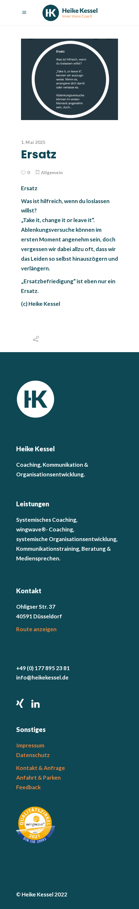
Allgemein (52, 172)
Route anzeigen (36, 629)
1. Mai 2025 (33, 142)
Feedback (28, 787)
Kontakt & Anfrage (40, 767)
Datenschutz (33, 755)
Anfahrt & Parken (38, 777)
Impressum (30, 745)
